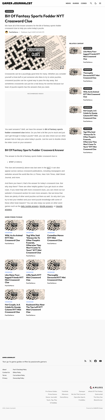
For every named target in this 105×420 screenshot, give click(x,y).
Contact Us (6, 372)
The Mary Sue (98, 397)
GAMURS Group (98, 408)
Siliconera (65, 394)
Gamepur (82, 391)
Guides (76, 3)
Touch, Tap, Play (52, 400)
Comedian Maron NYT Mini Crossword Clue (55, 238)
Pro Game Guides (51, 391)
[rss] (85, 361)
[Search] (91, 3)
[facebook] (95, 361)
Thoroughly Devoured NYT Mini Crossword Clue (56, 277)
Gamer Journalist (51, 397)
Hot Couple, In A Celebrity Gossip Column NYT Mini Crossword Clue (13, 308)
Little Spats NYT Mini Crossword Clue (33, 277)
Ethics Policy (17, 372)
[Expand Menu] (100, 3)
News (68, 3)
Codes (84, 3)
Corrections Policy (19, 375)
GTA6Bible (53, 403)
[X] (90, 361)
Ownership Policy (18, 378)
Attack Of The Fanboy (95, 391)
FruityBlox (82, 400)
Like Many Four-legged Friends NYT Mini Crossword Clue (14, 279)
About (4, 369)
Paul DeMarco (9, 243)
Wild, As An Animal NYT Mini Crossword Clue (91, 94)
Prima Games (52, 394)
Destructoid (99, 394)
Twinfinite (65, 391)
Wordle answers (46, 206)
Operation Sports (79, 397)
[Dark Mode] (96, 3)
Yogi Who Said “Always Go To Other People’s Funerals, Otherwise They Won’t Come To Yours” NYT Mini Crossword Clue (33, 244)
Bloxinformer (98, 400)
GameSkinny (64, 397)
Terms (4, 375)
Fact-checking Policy (20, 369)
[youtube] (100, 361)
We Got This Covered (78, 394)
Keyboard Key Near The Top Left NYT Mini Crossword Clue (35, 308)
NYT (48, 168)
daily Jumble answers (30, 206)
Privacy (4, 378)
